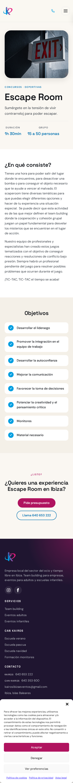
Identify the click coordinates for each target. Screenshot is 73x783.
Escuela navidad (16, 651)
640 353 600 (30, 680)
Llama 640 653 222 (36, 515)
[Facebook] (18, 590)
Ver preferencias (36, 769)
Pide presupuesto (37, 503)
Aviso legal (61, 777)
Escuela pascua (15, 645)
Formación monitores (19, 657)
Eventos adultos (16, 615)
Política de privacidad (41, 777)
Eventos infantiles (17, 621)
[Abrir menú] (65, 11)
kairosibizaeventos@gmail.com (26, 687)
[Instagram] (8, 590)
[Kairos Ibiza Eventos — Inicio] (7, 11)
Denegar (36, 758)
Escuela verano (15, 638)
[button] (67, 704)
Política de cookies (16, 777)
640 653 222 (24, 674)
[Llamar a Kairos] (53, 11)
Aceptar (36, 747)
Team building (14, 609)
